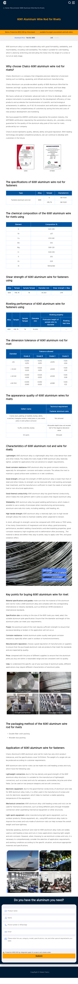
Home (7, 8)
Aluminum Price (20, 38)
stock (37, 32)
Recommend (14, 8)
